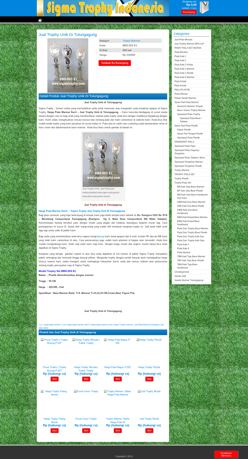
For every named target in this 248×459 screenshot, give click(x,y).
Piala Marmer (183, 252)
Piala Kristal (180, 81)
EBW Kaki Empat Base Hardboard (188, 223)
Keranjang (189, 12)
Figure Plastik (184, 129)
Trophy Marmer (54, 27)
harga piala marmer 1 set (55, 324)
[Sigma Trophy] (103, 15)
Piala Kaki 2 (180, 60)
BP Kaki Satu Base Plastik (190, 190)
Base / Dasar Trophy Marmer (191, 110)
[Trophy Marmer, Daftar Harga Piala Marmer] (117, 394)
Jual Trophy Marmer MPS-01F (189, 44)
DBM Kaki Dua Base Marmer (191, 202)
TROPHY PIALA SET (184, 174)
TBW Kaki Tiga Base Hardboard (187, 266)
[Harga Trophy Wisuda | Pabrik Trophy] (86, 343)
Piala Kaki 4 (183, 244)
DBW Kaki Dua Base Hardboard (187, 212)
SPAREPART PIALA (184, 142)
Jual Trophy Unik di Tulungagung (68, 34)
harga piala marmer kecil (101, 324)
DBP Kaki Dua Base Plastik (190, 206)
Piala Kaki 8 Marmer (184, 77)
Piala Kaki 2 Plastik (183, 73)
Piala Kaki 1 (180, 56)
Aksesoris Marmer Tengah (190, 106)
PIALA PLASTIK (182, 89)
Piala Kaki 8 (183, 248)
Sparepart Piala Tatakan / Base (189, 157)
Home (40, 27)
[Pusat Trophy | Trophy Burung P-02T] (54, 343)
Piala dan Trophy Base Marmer (192, 228)
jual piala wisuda (183, 39)
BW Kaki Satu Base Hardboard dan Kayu (192, 196)
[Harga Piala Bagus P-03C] (117, 343)
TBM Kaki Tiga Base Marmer (191, 256)
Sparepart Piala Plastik (188, 137)
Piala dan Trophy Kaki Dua (190, 236)
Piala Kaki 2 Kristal (183, 64)
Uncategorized (181, 272)
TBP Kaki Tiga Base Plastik (190, 260)
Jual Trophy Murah (149, 418)
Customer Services (226, 454)
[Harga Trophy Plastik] (149, 339)
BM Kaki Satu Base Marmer (190, 186)
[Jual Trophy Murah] (149, 391)
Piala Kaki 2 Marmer (184, 69)
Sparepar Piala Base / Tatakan (191, 120)
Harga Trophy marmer (123, 324)
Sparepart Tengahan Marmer (188, 162)
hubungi (100, 236)
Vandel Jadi (180, 276)
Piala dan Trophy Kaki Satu (190, 240)
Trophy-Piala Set (182, 182)
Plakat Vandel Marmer (185, 98)
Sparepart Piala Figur (185, 146)
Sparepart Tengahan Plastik (188, 166)
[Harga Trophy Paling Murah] (54, 394)
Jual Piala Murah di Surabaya (147, 324)
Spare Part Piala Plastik (186, 125)
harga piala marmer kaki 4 (78, 324)
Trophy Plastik (181, 178)
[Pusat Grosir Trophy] (86, 391)
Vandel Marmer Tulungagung (188, 280)
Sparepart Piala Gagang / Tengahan (187, 152)
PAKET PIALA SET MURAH (187, 48)
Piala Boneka (181, 52)
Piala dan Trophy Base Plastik (192, 232)
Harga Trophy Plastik (149, 367)
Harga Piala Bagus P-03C (117, 367)
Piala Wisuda (181, 94)
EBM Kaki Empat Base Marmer (192, 217)
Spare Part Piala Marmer (186, 102)
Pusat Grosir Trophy (86, 418)
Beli (54, 378)
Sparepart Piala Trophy (188, 114)
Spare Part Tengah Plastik (190, 133)
